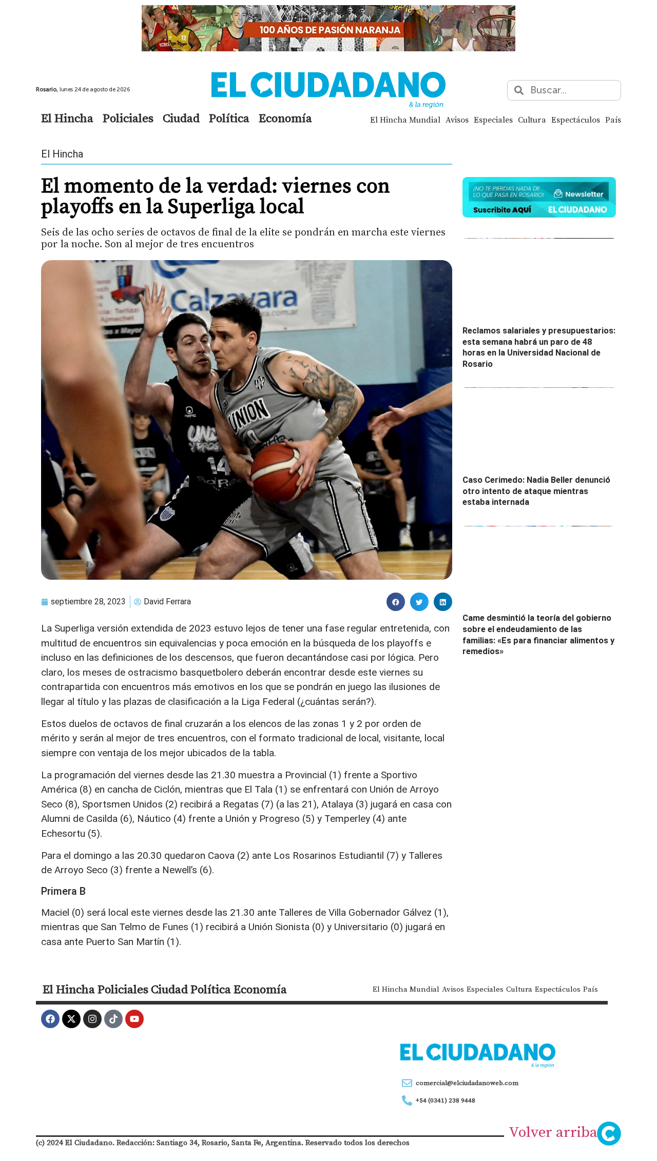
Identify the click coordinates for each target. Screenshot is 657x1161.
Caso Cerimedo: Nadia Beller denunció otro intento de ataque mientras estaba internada (536, 491)
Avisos (457, 119)
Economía (285, 118)
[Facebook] (50, 1019)
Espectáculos (575, 119)
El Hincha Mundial (405, 119)
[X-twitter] (71, 1019)
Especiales (493, 119)
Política (229, 118)
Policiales (128, 118)
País (613, 119)
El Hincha (67, 118)
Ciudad (181, 118)
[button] (396, 602)
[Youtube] (134, 1019)
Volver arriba (553, 1131)
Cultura (532, 119)
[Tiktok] (113, 1019)
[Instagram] (92, 1019)
